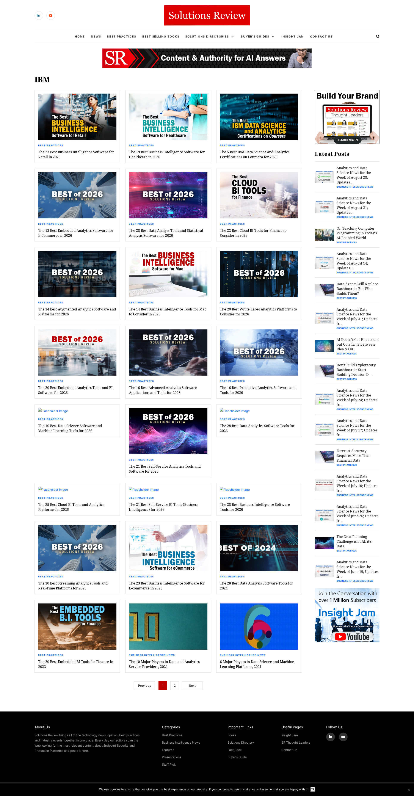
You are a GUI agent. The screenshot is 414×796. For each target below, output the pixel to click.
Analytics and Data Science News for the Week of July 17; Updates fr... (357, 427)
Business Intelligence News (152, 655)
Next (192, 685)
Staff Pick (169, 764)
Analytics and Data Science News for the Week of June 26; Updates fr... (357, 513)
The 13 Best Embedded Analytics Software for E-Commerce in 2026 (75, 233)
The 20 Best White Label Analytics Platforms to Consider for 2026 (258, 311)
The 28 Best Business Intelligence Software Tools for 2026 (255, 507)
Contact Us (321, 36)
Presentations (171, 757)
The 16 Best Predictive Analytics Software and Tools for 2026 (258, 390)
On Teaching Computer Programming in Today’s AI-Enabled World (357, 233)
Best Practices (121, 36)
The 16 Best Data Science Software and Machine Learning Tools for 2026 (70, 428)
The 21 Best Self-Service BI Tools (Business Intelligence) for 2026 (163, 507)
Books (231, 735)
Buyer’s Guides (255, 36)
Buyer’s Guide (237, 757)
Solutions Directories (207, 36)
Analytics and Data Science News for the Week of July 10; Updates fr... (357, 483)
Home (80, 36)
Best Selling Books (160, 36)
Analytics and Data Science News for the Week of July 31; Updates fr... (357, 316)
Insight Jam (292, 36)
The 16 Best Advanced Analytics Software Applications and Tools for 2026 (163, 390)
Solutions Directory (240, 742)
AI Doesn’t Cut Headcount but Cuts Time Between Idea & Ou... (358, 344)
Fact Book (234, 750)
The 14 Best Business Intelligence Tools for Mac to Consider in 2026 (167, 311)
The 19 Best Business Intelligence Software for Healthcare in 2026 (167, 154)
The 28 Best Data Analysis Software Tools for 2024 (256, 585)
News (96, 36)
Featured (168, 750)
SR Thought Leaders (295, 742)
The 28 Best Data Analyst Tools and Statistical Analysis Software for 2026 (166, 233)
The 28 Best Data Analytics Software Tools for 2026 (257, 428)
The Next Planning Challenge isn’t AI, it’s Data (354, 541)
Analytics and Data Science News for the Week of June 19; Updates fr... (357, 569)
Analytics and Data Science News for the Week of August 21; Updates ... (354, 205)
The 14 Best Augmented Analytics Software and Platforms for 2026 (77, 311)
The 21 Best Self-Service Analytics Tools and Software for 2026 (165, 468)
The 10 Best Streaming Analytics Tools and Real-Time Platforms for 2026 (73, 585)
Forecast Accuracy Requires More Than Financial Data (353, 455)
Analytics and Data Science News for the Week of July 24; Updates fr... (357, 397)
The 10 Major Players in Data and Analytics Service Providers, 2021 (164, 664)
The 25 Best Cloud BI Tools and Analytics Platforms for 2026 (71, 507)
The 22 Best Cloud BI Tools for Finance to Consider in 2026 (253, 233)
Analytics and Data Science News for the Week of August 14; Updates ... (354, 260)
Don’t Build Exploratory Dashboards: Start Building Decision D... (356, 370)
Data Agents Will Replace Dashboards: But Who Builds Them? (357, 289)
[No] (408, 790)
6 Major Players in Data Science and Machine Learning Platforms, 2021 (257, 664)
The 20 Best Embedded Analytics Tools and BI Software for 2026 (75, 390)
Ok (313, 789)
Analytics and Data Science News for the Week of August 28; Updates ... (354, 175)
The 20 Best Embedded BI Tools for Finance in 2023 (75, 664)
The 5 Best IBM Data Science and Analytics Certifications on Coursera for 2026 (254, 154)
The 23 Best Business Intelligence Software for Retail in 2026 (76, 154)
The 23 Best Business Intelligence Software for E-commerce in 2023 (167, 585)
